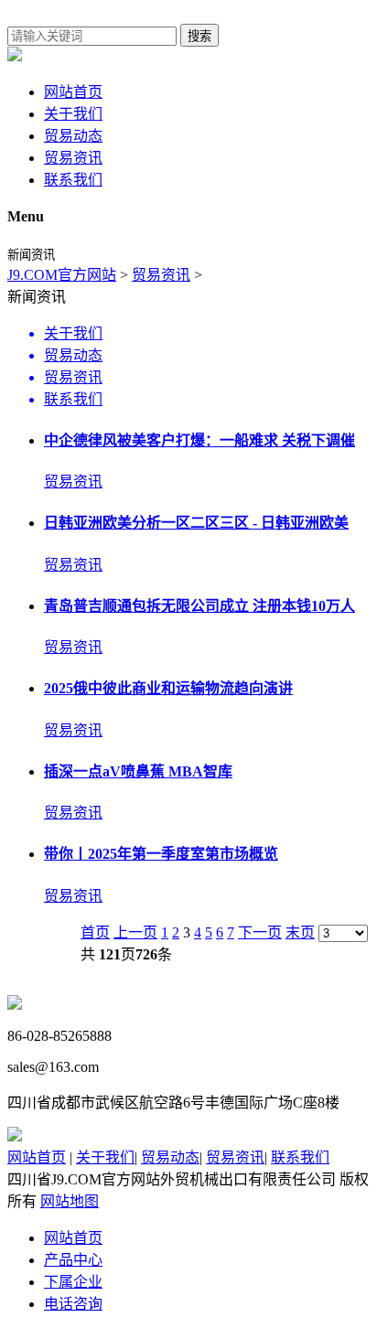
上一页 (135, 932)
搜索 (199, 36)
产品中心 (73, 1260)
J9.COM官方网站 (61, 275)
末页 (300, 932)
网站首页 (73, 92)
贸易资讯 (73, 158)
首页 (95, 932)
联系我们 (73, 179)
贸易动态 (73, 136)
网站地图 (69, 1201)
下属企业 (73, 1282)
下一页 (260, 932)
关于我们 (73, 114)
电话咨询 (73, 1304)
